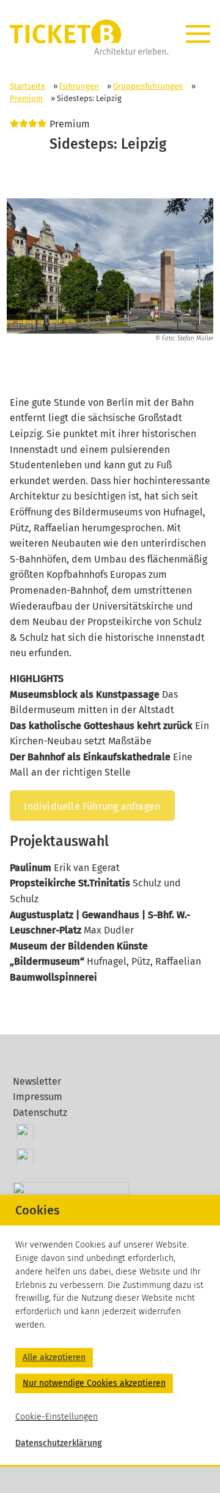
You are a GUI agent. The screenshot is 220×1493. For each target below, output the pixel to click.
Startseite (27, 86)
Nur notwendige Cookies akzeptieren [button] (94, 1383)
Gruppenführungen (148, 86)
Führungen (79, 86)
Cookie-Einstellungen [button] (56, 1417)
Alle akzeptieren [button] (54, 1357)
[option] (110, 270)
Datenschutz (40, 1112)
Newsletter (37, 1081)
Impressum (37, 1096)
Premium (26, 98)
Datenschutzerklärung (58, 1443)
